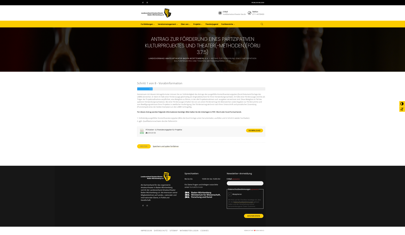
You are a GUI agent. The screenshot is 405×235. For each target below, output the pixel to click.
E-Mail (233, 179)
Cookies (204, 230)
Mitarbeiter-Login (189, 230)
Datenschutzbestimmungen (243, 202)
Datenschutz (161, 230)
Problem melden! (258, 2)
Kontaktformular (196, 187)
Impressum (146, 230)
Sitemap (174, 230)
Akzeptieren (237, 194)
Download (254, 130)
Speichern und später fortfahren (166, 146)
